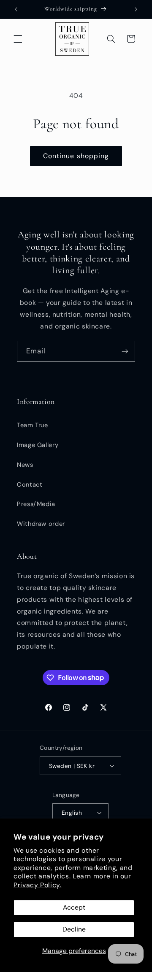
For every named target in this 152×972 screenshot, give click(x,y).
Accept (74, 907)
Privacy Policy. (37, 884)
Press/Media (36, 504)
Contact (29, 484)
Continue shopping (76, 155)
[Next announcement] (136, 9)
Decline (74, 929)
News (25, 464)
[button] (17, 38)
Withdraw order (41, 524)
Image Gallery (37, 445)
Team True (32, 425)
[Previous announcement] (16, 9)
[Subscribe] (125, 351)
